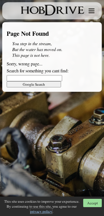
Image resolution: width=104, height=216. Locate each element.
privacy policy (41, 211)
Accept (92, 202)
